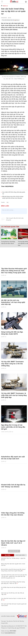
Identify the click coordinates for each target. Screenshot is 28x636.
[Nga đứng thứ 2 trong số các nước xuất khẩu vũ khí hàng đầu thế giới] (14, 413)
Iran (7, 202)
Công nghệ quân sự (7, 431)
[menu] (2, 1)
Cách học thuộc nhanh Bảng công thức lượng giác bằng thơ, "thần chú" (13, 582)
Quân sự (5, 5)
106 (3, 600)
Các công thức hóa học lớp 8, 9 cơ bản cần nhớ (13, 598)
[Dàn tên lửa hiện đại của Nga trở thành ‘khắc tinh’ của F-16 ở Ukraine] (14, 529)
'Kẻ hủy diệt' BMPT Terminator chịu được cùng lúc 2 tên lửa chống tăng (12, 364)
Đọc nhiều (7, 555)
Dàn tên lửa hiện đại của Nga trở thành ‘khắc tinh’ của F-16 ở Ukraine (13, 543)
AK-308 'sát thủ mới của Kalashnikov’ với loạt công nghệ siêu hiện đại (13, 302)
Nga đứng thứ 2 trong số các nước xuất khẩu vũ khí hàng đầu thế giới (13, 427)
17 (17, 583)
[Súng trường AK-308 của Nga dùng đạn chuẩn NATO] (14, 320)
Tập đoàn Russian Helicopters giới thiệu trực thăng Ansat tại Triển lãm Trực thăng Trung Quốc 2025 (14, 270)
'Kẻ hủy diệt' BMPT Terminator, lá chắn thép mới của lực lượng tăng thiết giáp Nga (14, 395)
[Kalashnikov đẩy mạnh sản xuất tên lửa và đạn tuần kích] (14, 445)
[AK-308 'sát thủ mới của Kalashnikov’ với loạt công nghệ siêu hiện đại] (14, 289)
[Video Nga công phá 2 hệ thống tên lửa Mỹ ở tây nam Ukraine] (14, 501)
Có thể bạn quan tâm (10, 226)
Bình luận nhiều (20, 555)
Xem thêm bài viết (14, 551)
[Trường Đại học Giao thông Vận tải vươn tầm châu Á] (9, 234)
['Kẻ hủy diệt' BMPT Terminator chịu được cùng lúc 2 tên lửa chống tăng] (14, 350)
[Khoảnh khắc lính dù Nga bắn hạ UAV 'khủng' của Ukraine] (14, 473)
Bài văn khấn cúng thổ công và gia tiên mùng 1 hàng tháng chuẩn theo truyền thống (13, 570)
